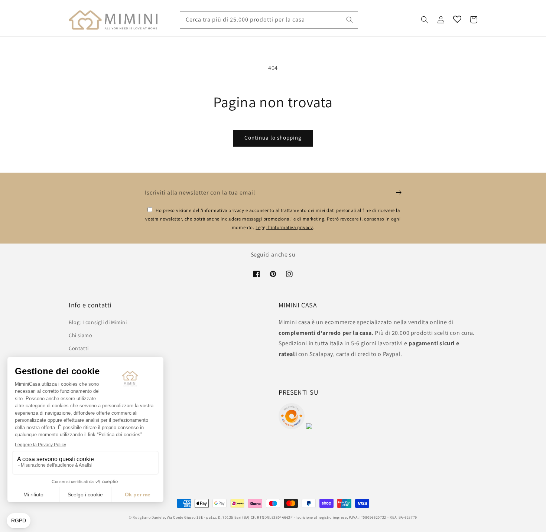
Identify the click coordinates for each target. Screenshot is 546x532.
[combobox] (269, 20)
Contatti (79, 348)
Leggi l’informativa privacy (284, 227)
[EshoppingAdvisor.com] (292, 427)
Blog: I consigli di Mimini (98, 322)
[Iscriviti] (398, 193)
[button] (424, 20)
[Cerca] (349, 20)
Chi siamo (80, 335)
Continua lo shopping (273, 137)
